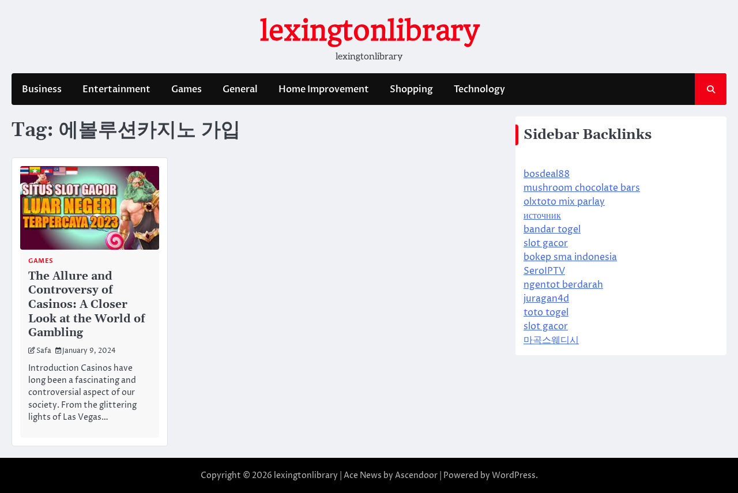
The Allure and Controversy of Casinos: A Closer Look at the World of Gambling (86, 304)
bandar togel (552, 229)
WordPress (514, 475)
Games (186, 89)
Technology (479, 89)
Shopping (411, 89)
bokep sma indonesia (570, 257)
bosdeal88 (547, 174)
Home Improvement (323, 89)
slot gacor (546, 243)
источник (542, 215)
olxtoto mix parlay (564, 201)
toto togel (546, 312)
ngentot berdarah (563, 285)
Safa (43, 351)
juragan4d (546, 298)
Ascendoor (416, 475)
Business (42, 89)
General (240, 89)
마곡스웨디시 (551, 340)
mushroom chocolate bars (582, 188)
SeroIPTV (544, 271)
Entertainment (116, 89)
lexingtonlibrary (369, 30)
